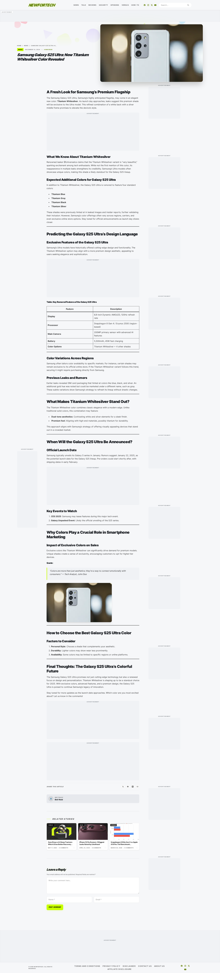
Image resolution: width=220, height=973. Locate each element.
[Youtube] (155, 5)
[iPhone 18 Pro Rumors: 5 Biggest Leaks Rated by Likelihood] (93, 836)
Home (19, 45)
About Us (159, 966)
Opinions (115, 5)
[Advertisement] (110, 16)
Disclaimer (129, 966)
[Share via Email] (137, 786)
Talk (83, 5)
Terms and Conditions (87, 966)
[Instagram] (148, 5)
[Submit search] (188, 5)
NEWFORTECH (41, 5)
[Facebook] (145, 5)
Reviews (92, 5)
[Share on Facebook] (128, 786)
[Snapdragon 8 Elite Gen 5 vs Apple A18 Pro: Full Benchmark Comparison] (124, 836)
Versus (125, 5)
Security (103, 5)
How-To (135, 5)
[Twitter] (152, 5)
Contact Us (145, 966)
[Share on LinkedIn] (132, 786)
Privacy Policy (111, 966)
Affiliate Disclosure (119, 969)
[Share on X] (123, 786)
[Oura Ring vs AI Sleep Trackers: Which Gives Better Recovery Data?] (61, 836)
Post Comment (55, 907)
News (76, 5)
